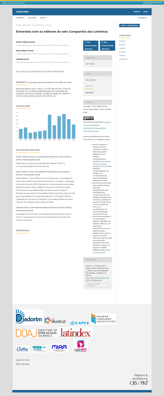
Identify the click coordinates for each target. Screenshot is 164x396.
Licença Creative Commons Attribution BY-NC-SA (101, 163)
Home (18, 25)
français (122, 52)
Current (20, 18)
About (43, 18)
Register (137, 11)
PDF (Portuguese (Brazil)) (91, 45)
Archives (32, 18)
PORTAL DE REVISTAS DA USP (13, 3)
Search (142, 18)
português (123, 59)
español (122, 48)
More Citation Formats (93, 285)
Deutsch (122, 41)
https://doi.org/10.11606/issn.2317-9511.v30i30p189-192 (42, 72)
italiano (122, 55)
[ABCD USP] (39, 352)
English (122, 44)
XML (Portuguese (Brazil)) (108, 45)
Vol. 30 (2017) (37, 25)
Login (145, 11)
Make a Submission (129, 25)
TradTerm (22, 11)
